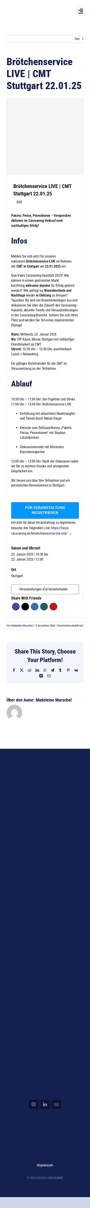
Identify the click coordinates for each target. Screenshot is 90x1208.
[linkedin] (45, 1104)
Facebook (16, 606)
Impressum (45, 1165)
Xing (44, 606)
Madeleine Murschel (22, 625)
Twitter (25, 606)
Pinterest (53, 606)
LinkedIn (34, 606)
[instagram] (33, 1104)
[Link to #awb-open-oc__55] (81, 11)
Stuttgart (17, 576)
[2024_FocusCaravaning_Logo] (24, 7)
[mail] (56, 1104)
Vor (77, 39)
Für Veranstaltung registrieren (45, 510)
